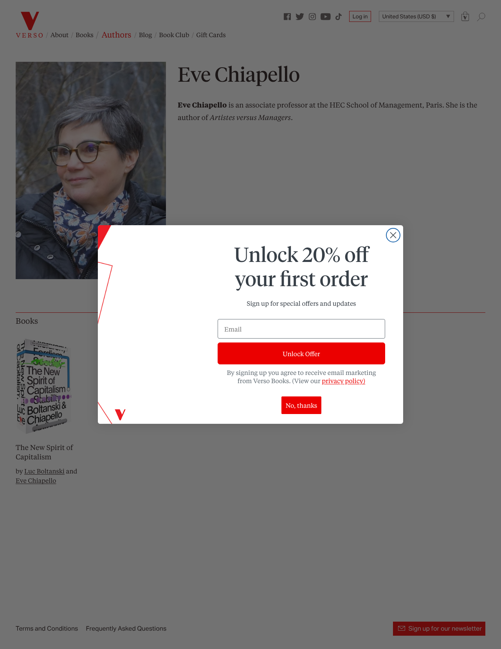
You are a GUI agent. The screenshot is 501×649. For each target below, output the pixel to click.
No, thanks (301, 405)
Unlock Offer (301, 354)
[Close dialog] (393, 235)
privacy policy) (343, 380)
